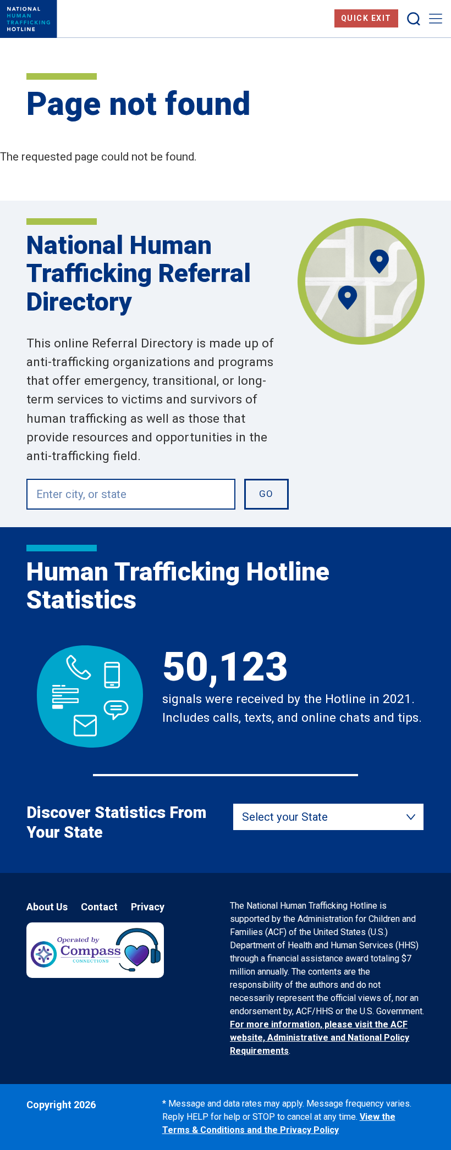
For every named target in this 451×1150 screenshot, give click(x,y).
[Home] (28, 19)
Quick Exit (366, 18)
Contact (99, 907)
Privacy (147, 907)
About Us (47, 907)
